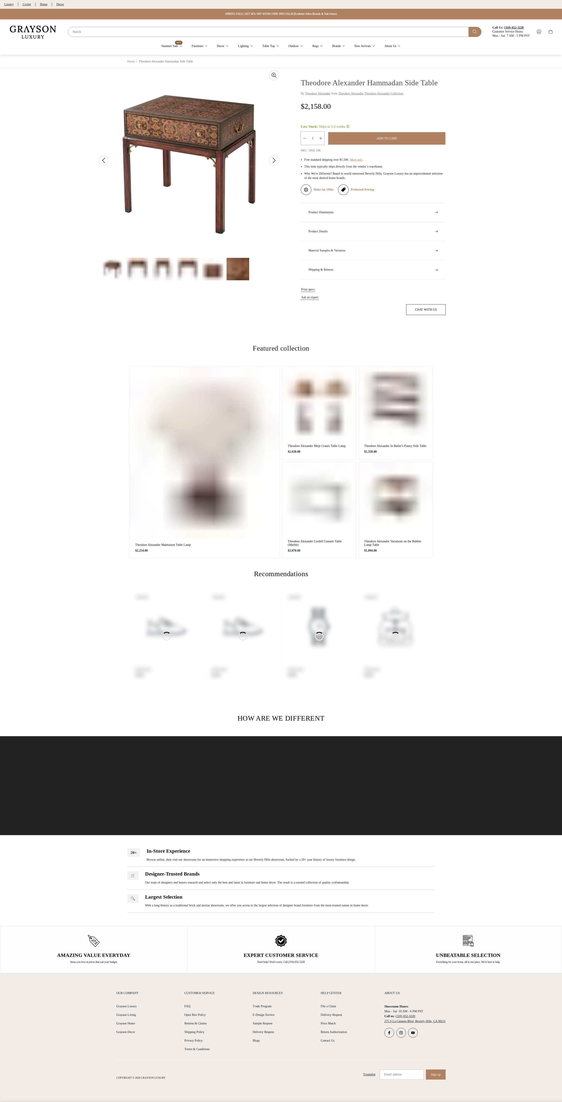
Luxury (9, 4)
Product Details (318, 231)
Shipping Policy (194, 1032)
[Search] (475, 32)
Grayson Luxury (126, 1006)
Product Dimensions (320, 212)
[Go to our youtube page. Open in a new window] (413, 1033)
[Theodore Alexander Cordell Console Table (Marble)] (319, 499)
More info (356, 159)
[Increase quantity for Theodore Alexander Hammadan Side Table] (320, 138)
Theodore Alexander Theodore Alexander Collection (370, 93)
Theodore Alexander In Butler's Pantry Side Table (395, 446)
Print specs (308, 289)
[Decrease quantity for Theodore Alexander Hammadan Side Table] (304, 138)
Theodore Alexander (317, 93)
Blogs (256, 1040)
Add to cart (387, 138)
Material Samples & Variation (326, 250)
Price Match (328, 1023)
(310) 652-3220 (405, 1016)
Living (27, 4)
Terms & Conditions (197, 1049)
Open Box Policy (195, 1014)
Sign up (436, 1074)
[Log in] (539, 31)
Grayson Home (125, 1023)
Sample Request (262, 1023)
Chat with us (426, 309)
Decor (60, 4)
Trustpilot (369, 1074)
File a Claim (328, 1006)
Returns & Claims (195, 1023)
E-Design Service (263, 1014)
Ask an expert (309, 297)
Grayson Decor (125, 1032)
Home (43, 4)
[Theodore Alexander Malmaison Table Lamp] (205, 452)
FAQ (187, 1006)
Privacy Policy (193, 1040)
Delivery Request (263, 1032)
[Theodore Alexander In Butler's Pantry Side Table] (395, 403)
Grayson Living (126, 1014)
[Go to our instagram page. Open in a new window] (401, 1033)
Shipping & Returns (320, 269)
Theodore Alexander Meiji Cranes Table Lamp (317, 446)
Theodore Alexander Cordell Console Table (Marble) (315, 543)
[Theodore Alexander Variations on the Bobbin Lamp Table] (395, 499)
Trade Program (262, 1006)
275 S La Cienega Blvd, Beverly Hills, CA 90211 (415, 1021)
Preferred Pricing (362, 189)
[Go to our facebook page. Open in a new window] (389, 1033)
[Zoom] (274, 75)
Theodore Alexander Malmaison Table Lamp (163, 544)
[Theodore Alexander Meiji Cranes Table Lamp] (319, 403)
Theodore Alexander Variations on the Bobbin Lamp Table (392, 543)
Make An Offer (323, 189)
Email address (393, 1074)
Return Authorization (334, 1032)
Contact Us (327, 1040)
